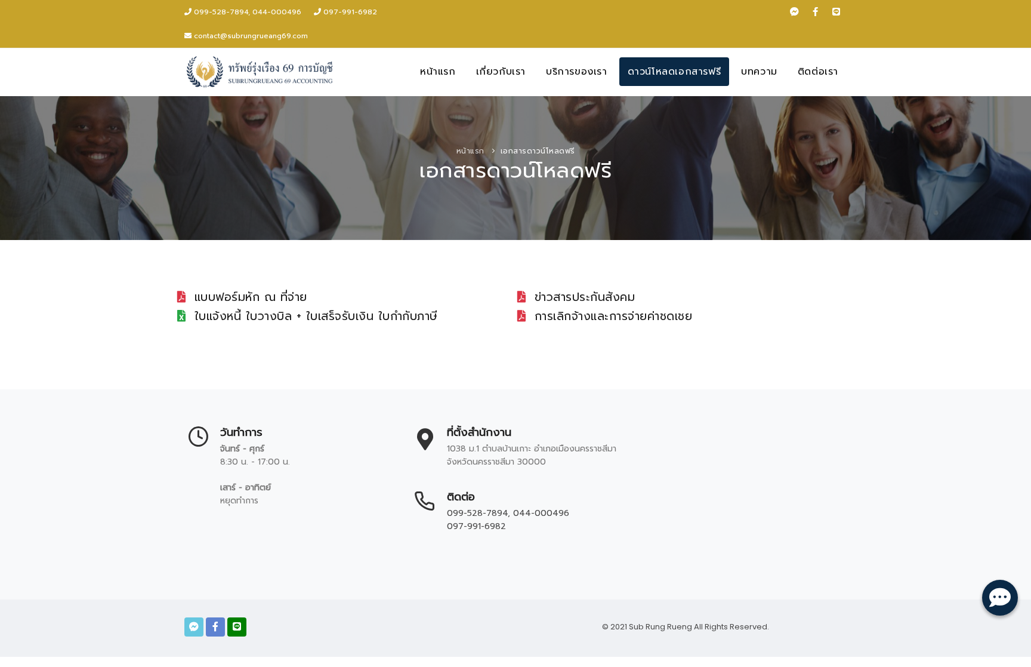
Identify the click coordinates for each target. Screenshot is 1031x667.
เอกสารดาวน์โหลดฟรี (538, 151)
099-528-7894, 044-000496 (246, 12)
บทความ (759, 71)
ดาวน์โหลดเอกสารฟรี (674, 71)
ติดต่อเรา (818, 71)
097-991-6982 (349, 12)
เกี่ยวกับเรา (501, 71)
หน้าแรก (438, 71)
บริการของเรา (576, 71)
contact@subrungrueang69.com (251, 35)
